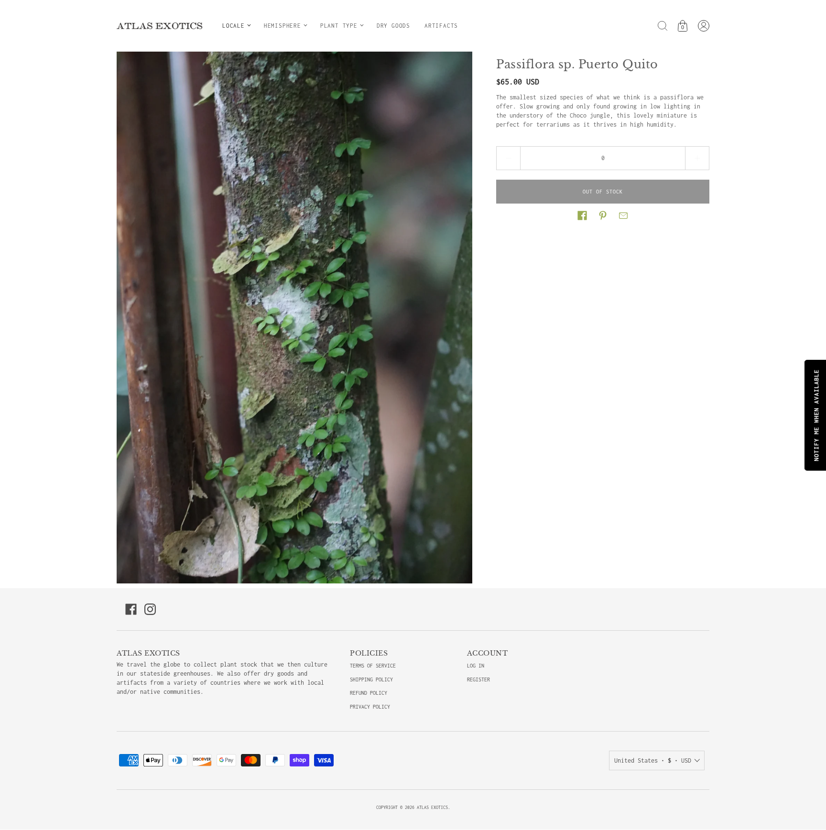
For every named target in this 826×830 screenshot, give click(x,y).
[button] (582, 215)
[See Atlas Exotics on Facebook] (131, 609)
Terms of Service (373, 665)
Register (478, 679)
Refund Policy (368, 693)
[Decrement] (508, 158)
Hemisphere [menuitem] (282, 25)
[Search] (662, 25)
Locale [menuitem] (233, 25)
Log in (475, 665)
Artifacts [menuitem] (441, 25)
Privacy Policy (370, 707)
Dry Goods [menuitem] (393, 25)
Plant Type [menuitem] (339, 25)
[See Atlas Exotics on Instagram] (150, 609)
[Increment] (697, 158)
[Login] (703, 25)
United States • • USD (652, 760)
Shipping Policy (371, 679)
